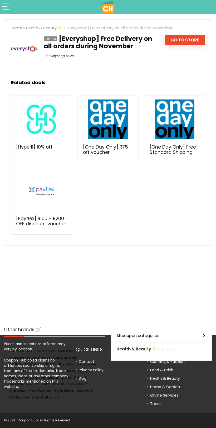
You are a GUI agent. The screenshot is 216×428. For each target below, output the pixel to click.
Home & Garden (165, 386)
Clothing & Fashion (167, 361)
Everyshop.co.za (60, 56)
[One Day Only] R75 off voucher (105, 149)
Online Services (164, 395)
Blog (82, 378)
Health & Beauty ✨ (44, 28)
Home (16, 28)
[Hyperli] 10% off (34, 147)
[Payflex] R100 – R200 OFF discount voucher (41, 221)
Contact (86, 361)
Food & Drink (161, 370)
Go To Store (184, 40)
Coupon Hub (27, 420)
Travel (155, 403)
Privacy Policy (91, 370)
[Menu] (6, 7)
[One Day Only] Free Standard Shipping (173, 149)
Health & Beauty (165, 378)
